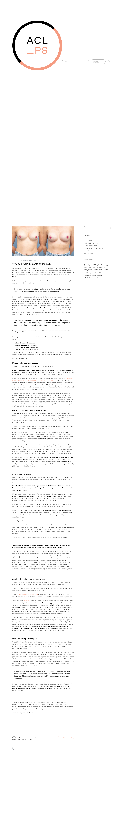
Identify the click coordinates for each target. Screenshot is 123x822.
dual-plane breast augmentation (28, 594)
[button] (108, 61)
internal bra (26, 600)
